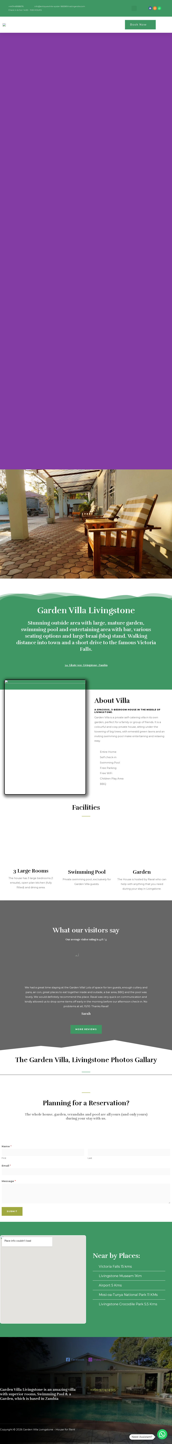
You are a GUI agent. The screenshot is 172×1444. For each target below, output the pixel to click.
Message (9, 1181)
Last (90, 1158)
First (4, 1158)
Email (6, 1165)
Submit (12, 1211)
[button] (108, 24)
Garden (142, 872)
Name (7, 1146)
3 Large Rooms (30, 871)
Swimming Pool (87, 872)
